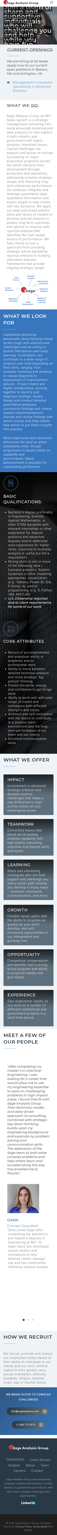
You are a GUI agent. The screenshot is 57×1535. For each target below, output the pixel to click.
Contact (37, 1471)
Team (44, 1465)
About (30, 1465)
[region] (28, 1186)
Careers (20, 1471)
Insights (14, 1465)
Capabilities (15, 1459)
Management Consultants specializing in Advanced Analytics (33, 87)
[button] (52, 2)
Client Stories (40, 1460)
